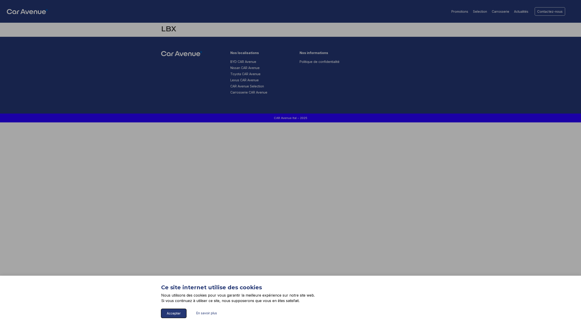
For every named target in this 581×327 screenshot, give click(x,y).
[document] (290, 163)
